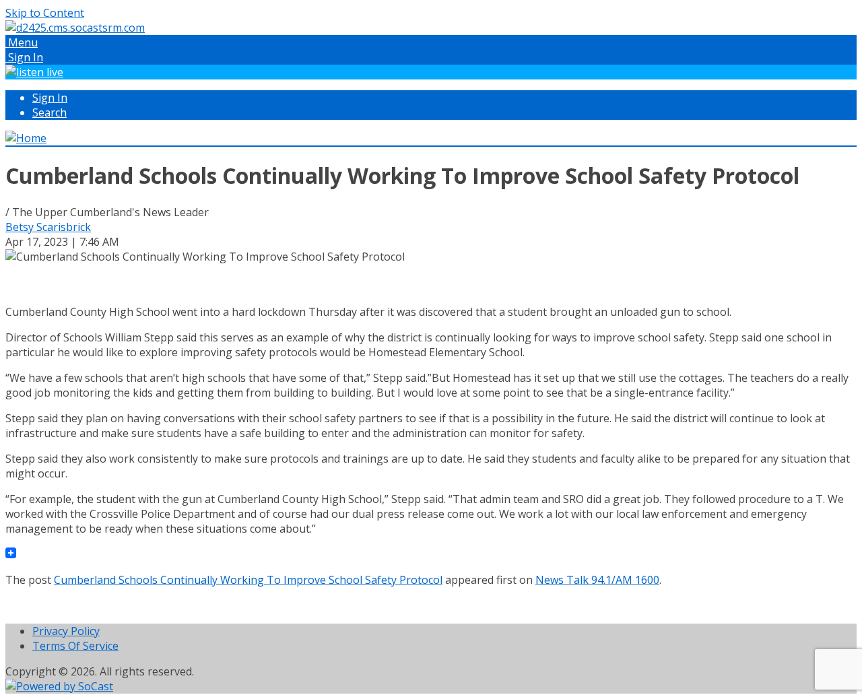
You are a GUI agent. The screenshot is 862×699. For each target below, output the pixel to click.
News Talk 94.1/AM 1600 (597, 579)
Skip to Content (44, 12)
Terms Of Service (75, 645)
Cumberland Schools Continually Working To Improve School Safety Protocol (248, 579)
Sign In (49, 97)
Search (49, 112)
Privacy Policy (66, 631)
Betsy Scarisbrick (48, 227)
